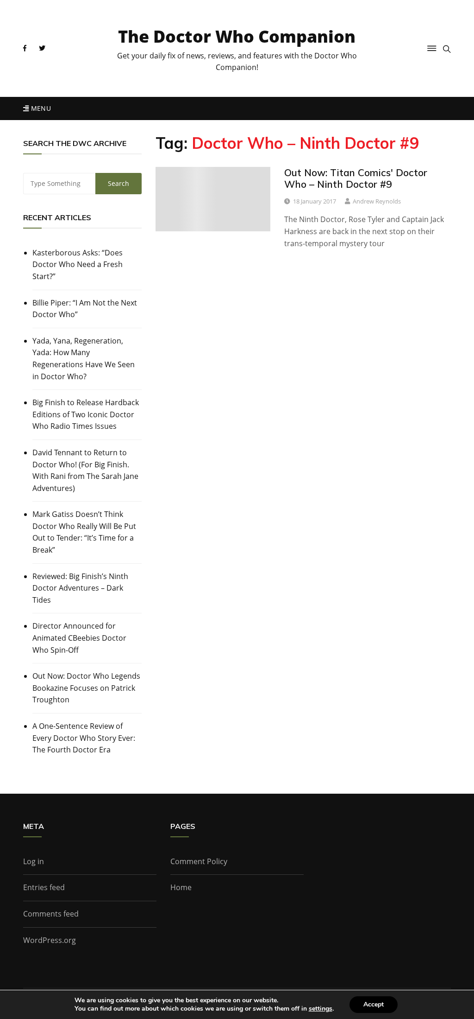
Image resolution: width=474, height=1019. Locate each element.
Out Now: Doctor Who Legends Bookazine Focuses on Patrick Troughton (86, 688)
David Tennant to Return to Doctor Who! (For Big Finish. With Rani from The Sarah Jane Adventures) (85, 470)
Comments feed (51, 914)
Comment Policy (198, 861)
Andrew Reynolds (377, 201)
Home (181, 887)
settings (320, 1009)
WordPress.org (49, 940)
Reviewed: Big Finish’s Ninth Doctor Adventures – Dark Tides (80, 588)
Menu (40, 108)
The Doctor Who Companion (237, 36)
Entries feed (44, 887)
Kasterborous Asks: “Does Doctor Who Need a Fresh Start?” (77, 264)
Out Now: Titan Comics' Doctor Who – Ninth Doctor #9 (355, 178)
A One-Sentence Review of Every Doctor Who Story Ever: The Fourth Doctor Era (83, 738)
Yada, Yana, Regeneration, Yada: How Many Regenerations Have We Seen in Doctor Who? (83, 359)
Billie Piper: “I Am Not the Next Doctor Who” (84, 309)
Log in (33, 861)
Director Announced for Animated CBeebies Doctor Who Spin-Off (79, 638)
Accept (373, 1004)
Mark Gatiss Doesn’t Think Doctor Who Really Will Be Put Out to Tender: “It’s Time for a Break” (84, 532)
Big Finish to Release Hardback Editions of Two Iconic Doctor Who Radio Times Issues (85, 414)
